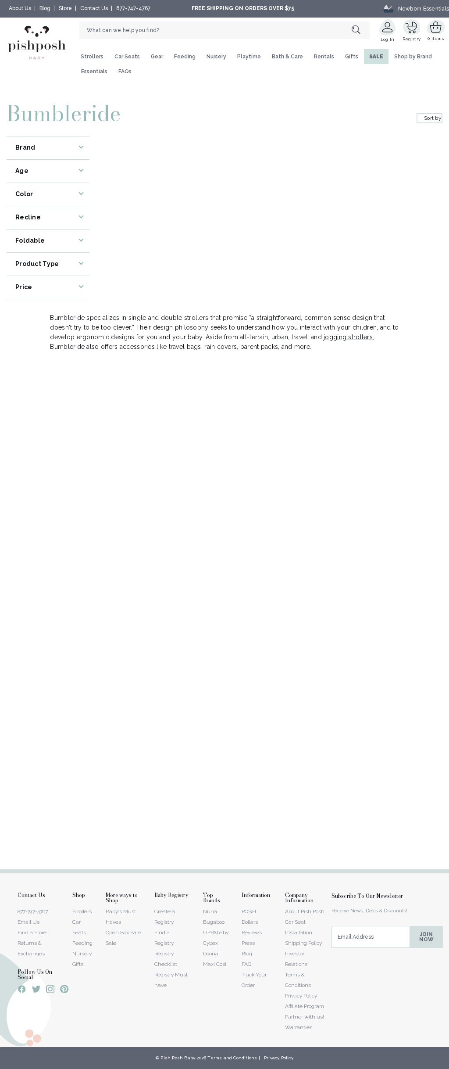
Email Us (28, 922)
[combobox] (224, 30)
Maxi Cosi (214, 964)
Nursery (216, 57)
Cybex (210, 943)
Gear (157, 57)
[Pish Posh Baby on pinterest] (64, 990)
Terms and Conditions (232, 1057)
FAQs (125, 71)
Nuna (210, 911)
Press (248, 943)
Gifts (351, 57)
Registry (411, 38)
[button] (448, 1064)
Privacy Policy (301, 996)
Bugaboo (213, 922)
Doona (210, 954)
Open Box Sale (123, 932)
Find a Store (32, 932)
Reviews (252, 932)
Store (65, 8)
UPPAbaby (215, 932)
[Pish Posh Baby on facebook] (22, 990)
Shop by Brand (413, 57)
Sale (111, 943)
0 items (436, 38)
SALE (376, 57)
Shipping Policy (303, 943)
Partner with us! (304, 1017)
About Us (20, 8)
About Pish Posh (304, 911)
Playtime (249, 57)
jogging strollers (348, 337)
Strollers (92, 57)
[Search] (361, 30)
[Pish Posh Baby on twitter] (36, 991)
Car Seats (127, 57)
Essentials (94, 71)
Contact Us (94, 8)
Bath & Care (287, 57)
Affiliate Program (304, 1006)
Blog (44, 8)
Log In (388, 39)
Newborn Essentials (423, 8)
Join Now (426, 937)
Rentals (324, 57)
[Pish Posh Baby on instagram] (50, 990)
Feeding (185, 57)
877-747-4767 (133, 8)
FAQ (246, 964)
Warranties (298, 1027)
